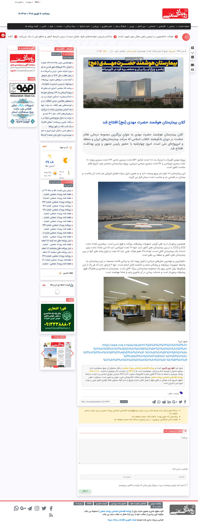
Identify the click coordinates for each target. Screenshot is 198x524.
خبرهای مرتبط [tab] (68, 57)
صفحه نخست (183, 26)
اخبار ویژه (172, 51)
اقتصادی (162, 26)
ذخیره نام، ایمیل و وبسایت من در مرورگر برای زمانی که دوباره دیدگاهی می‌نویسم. (151, 485)
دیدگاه (184, 438)
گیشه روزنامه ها (31, 26)
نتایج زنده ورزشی (118, 503)
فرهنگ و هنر (120, 26)
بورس (131, 26)
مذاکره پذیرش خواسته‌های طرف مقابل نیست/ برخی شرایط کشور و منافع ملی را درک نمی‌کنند (81, 37)
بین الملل (141, 26)
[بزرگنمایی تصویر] (133, 82)
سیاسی (172, 26)
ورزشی (95, 26)
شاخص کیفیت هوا (138, 503)
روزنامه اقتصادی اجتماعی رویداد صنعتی (116, 511)
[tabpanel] (57, 99)
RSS (37, 2)
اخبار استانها (84, 26)
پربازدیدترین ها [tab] (67, 54)
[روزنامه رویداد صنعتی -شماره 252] (57, 353)
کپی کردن (124, 401)
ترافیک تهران (156, 503)
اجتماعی (152, 26)
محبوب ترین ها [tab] (55, 182)
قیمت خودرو (101, 503)
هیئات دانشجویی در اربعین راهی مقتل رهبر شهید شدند (161, 37)
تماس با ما (18, 2)
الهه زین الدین (132, 51)
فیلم (51, 26)
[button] (64, 366)
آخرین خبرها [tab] (56, 54)
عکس (44, 26)
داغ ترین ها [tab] (68, 185)
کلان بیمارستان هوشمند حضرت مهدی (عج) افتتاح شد (144, 122)
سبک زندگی (70, 26)
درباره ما (28, 2)
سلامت (59, 26)
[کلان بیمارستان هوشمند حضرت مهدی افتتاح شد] (141, 211)
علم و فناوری (107, 26)
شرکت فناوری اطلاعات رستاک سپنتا (122, 520)
